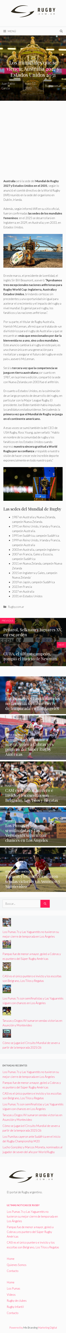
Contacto (12, 1271)
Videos (11, 1294)
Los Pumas (13, 1288)
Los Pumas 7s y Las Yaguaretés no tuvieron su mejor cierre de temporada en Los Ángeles (32, 1216)
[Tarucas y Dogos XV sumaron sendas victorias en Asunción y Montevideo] (33, 889)
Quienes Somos (16, 1265)
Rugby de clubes (17, 1300)
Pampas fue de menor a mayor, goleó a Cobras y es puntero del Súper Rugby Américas (30, 1231)
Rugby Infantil (15, 1307)
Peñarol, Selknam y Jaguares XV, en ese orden (32, 632)
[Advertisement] (33, 144)
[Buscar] (45, 904)
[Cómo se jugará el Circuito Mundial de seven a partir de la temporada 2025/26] (7, 1035)
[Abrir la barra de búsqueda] (61, 31)
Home (10, 1258)
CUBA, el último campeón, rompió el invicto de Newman (30, 656)
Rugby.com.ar (16, 607)
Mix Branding (30, 1327)
